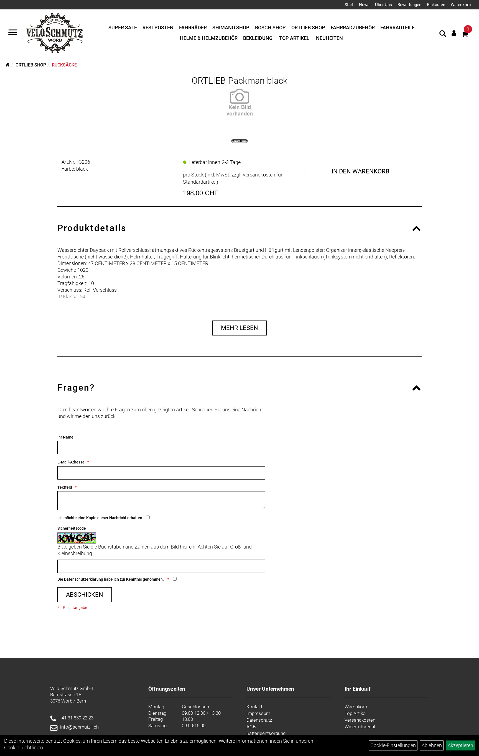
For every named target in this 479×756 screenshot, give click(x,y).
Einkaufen (436, 4)
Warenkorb (461, 4)
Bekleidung (257, 38)
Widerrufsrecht (360, 726)
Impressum (258, 713)
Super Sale (122, 27)
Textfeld (64, 487)
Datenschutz (259, 720)
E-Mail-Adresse (71, 462)
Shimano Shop (230, 27)
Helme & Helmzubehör (209, 38)
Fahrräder (193, 27)
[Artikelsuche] (442, 34)
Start (349, 4)
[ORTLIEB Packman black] (239, 102)
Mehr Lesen (239, 327)
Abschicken (84, 594)
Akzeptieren (460, 745)
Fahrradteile (397, 27)
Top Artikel (294, 38)
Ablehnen (432, 745)
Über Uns (383, 4)
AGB (251, 726)
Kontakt (254, 706)
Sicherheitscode (71, 528)
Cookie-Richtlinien (23, 747)
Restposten (158, 27)
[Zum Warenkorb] (465, 35)
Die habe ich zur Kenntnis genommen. (111, 579)
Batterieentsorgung (266, 733)
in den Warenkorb (360, 171)
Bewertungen (409, 4)
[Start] (8, 65)
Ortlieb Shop (308, 27)
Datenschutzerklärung (83, 579)
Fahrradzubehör (353, 27)
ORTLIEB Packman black (239, 80)
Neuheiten (329, 38)
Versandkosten (360, 720)
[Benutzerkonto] (454, 33)
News (364, 4)
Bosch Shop (270, 27)
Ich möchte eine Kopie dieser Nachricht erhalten (99, 518)
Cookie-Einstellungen (393, 745)
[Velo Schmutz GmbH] (54, 33)
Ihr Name (65, 437)
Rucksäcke (64, 65)
